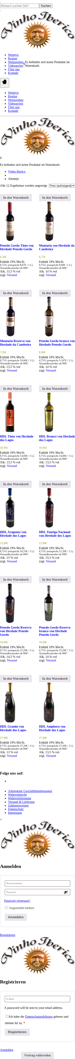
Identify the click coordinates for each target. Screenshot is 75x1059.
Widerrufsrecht (17, 794)
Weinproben (15, 62)
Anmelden (16, 917)
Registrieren (7, 935)
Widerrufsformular (19, 798)
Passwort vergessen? (17, 900)
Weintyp (13, 55)
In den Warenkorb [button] (16, 197)
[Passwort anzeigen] (66, 892)
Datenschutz (16, 809)
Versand (12, 275)
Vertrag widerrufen (37, 1055)
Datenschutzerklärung (39, 1016)
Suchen (46, 5)
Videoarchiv (15, 65)
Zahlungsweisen (18, 805)
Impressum (15, 812)
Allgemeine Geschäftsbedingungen (30, 791)
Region (12, 58)
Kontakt (13, 73)
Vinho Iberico (16, 171)
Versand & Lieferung (21, 802)
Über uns (14, 69)
